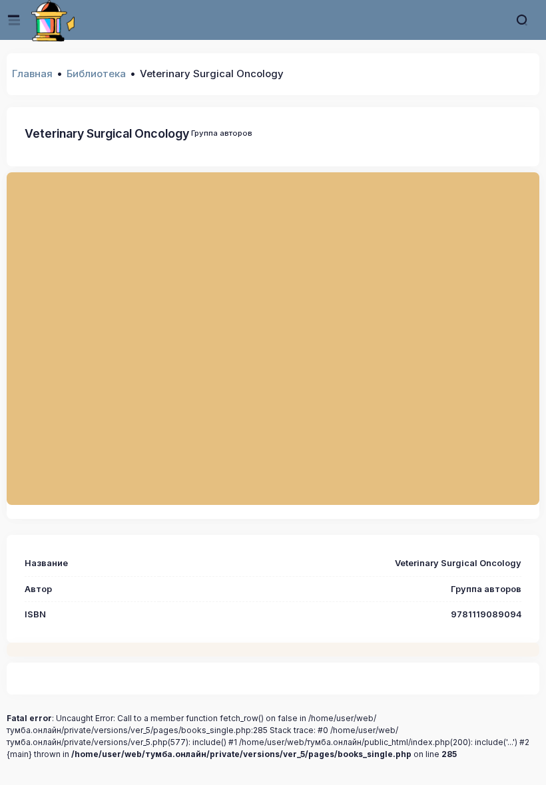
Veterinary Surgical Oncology (107, 133)
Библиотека (96, 73)
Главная (32, 73)
